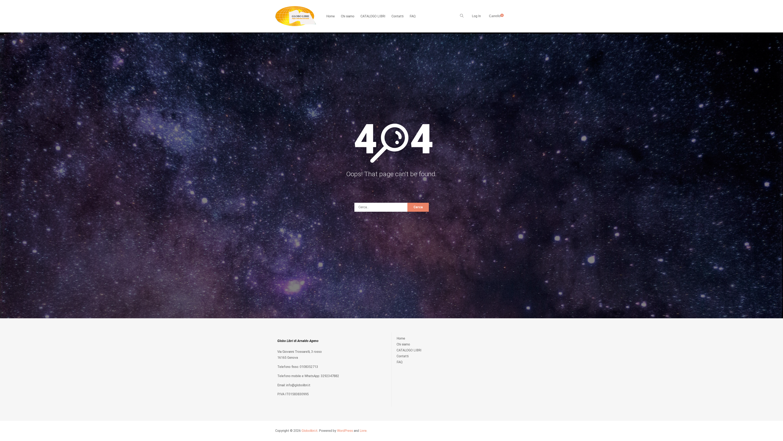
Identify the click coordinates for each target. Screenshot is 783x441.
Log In (476, 16)
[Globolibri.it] (295, 16)
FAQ (413, 16)
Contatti (398, 16)
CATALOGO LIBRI (373, 16)
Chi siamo (347, 16)
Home (330, 16)
